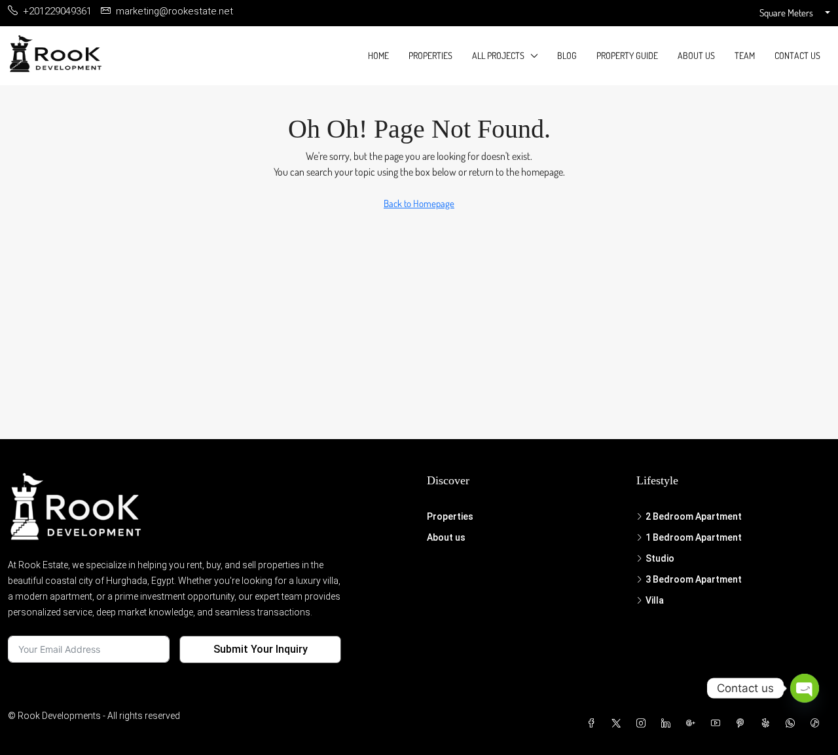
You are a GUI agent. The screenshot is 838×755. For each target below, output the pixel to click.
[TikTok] (818, 723)
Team (745, 55)
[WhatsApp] (793, 723)
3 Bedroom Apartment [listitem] (694, 579)
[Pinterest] (743, 723)
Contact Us (797, 55)
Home (378, 55)
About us (696, 55)
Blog (567, 55)
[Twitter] (618, 723)
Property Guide (627, 55)
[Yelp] (768, 723)
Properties (430, 55)
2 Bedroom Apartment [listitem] (694, 516)
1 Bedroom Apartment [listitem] (694, 537)
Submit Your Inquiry (260, 649)
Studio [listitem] (660, 558)
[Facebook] (594, 723)
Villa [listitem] (655, 600)
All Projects (498, 55)
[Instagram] (643, 723)
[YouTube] (718, 723)
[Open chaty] (804, 688)
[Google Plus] (693, 723)
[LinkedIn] (668, 723)
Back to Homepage (419, 203)
